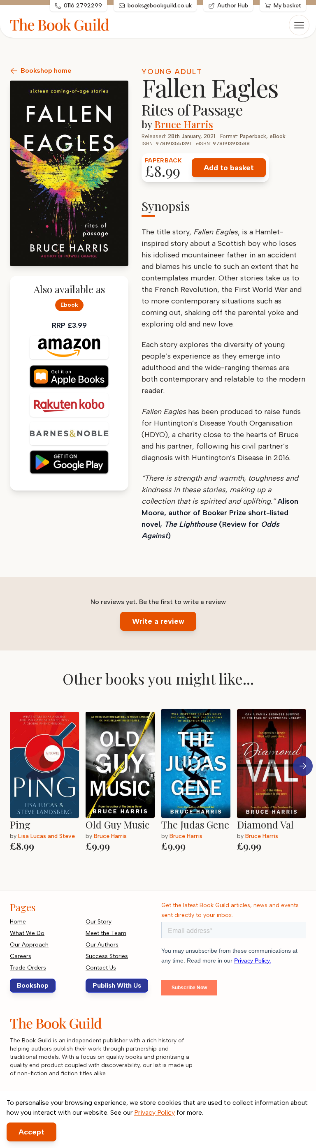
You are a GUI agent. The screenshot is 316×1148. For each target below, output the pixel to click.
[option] (48, 783)
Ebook (69, 304)
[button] (303, 766)
